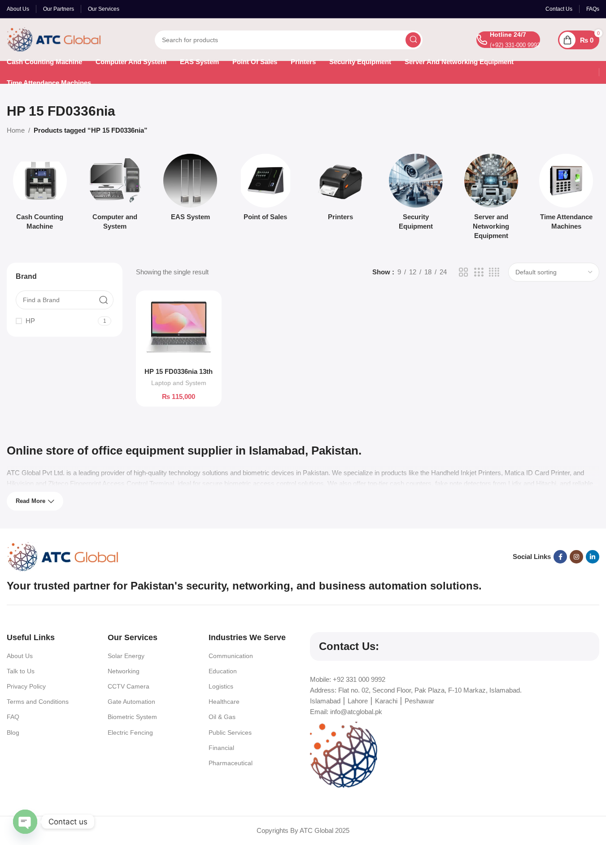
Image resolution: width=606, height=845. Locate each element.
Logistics (221, 686)
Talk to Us (21, 671)
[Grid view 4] (494, 272)
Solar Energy (126, 655)
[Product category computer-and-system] (115, 194)
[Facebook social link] (560, 556)
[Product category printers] (341, 190)
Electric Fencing (130, 732)
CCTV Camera (128, 686)
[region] (303, 818)
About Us (20, 655)
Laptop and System (178, 382)
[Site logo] (54, 39)
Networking (124, 671)
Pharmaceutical (231, 763)
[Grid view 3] (478, 272)
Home (16, 130)
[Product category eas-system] (190, 190)
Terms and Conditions (38, 701)
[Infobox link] (508, 39)
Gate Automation (131, 701)
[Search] (413, 40)
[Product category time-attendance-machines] (566, 194)
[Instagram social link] (576, 556)
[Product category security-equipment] (416, 194)
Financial (221, 747)
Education (223, 671)
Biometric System (132, 716)
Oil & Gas (222, 716)
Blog (13, 732)
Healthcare (224, 701)
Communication (231, 655)
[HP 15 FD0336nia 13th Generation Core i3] (179, 330)
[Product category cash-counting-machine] (40, 194)
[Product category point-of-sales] (265, 190)
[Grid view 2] (463, 272)
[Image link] (63, 556)
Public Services (230, 732)
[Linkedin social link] (592, 556)
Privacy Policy (26, 686)
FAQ (13, 716)
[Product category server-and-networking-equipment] (491, 199)
